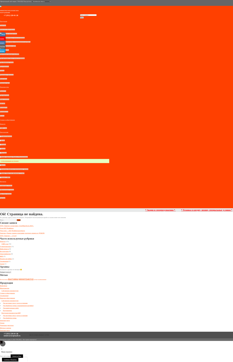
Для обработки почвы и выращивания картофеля (15, 42)
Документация (4, 95)
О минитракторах (6, 136)
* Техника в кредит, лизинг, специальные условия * (196, 210)
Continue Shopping (10, 360)
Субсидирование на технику (10, 161)
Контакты (3, 181)
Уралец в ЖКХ (5, 177)
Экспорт (2, 198)
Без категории (4, 251)
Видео (3, 140)
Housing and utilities (6, 259)
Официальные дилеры (7, 190)
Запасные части (5, 83)
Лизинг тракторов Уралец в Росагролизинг (14, 157)
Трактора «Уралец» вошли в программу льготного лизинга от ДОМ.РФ (22, 233)
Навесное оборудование (7, 29)
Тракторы (3, 25)
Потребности (4, 112)
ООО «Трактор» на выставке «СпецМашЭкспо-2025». (17, 226)
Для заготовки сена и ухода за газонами (12, 38)
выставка (13, 278)
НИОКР (2, 103)
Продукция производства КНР (9, 54)
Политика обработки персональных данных (14, 169)
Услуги (2, 116)
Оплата (3, 148)
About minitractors (5, 254)
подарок (36, 279)
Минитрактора (4, 288)
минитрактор (26, 278)
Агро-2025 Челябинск (7, 228)
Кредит (3, 165)
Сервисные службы (6, 185)
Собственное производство (8, 33)
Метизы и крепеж (5, 328)
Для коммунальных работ (8, 46)
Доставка (4, 153)
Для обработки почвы (7, 62)
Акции (2, 264)
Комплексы (3, 79)
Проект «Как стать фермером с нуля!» (12, 173)
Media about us (4, 249)
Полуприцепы (4, 66)
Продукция (3, 21)
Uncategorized (4, 261)
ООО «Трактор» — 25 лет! (8, 236)
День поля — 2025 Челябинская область (12, 231)
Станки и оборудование (7, 120)
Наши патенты (4, 99)
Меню (2, 18)
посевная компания (42, 279)
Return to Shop (16, 356)
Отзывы (3, 144)
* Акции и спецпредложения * (150, 210)
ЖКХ (1, 256)
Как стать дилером (6, 194)
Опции (2, 70)
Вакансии (3, 91)
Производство (4, 87)
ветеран (6, 279)
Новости (2, 124)
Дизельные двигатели (7, 75)
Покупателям (4, 132)
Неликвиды (3, 107)
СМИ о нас (3, 128)
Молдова (2, 279)
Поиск (82, 17)
